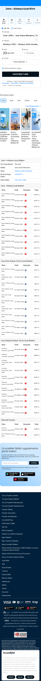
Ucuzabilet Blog (7, 520)
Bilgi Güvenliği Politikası (10, 544)
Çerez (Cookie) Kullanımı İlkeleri (13, 557)
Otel (19, 100)
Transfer (5, 571)
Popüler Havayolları (8, 513)
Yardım (4, 588)
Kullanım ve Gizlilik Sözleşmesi (12, 534)
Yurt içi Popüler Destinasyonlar (12, 502)
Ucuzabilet (5, 83)
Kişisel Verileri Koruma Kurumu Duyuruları (16, 553)
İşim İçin (4, 527)
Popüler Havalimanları (9, 516)
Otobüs (27, 100)
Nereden (6, 32)
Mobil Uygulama (7, 530)
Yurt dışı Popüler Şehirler (10, 499)
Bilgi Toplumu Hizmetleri (10, 541)
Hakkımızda (6, 581)
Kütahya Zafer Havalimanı (23, 171)
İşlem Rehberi (6, 537)
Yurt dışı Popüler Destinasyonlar (13, 506)
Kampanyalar (6, 595)
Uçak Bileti (14, 83)
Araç (35, 100)
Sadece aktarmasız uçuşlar (12, 68)
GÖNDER (34, 463)
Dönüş (26, 49)
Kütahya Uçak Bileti (26, 83)
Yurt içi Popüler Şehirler (10, 495)
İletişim (4, 585)
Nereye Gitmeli (7, 578)
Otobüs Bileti (6, 574)
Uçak (11, 100)
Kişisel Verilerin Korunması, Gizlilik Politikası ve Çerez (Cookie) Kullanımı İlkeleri (20, 549)
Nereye (6, 40)
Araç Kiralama (6, 567)
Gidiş (5, 49)
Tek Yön (6, 28)
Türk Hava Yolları (20, 180)
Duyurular (5, 592)
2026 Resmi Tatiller (8, 523)
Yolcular (6, 58)
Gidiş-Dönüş (17, 28)
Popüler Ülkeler (7, 509)
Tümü (3, 100)
